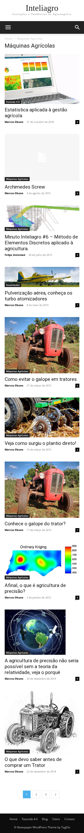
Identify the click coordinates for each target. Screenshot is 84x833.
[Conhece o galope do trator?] (42, 490)
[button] (7, 27)
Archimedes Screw (25, 187)
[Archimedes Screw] (42, 157)
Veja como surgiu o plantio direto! (40, 443)
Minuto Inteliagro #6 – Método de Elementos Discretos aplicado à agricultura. (41, 242)
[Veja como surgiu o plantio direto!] (42, 417)
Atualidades (13, 285)
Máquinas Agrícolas (17, 179)
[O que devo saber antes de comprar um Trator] (42, 722)
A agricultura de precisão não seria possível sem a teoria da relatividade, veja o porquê (41, 666)
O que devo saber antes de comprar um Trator (33, 762)
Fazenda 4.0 (13, 101)
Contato (69, 819)
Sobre (56, 819)
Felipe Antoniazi (15, 255)
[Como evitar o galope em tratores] (42, 345)
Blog (45, 819)
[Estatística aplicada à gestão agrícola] (42, 79)
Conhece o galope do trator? (35, 523)
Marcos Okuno (14, 122)
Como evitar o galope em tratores (41, 379)
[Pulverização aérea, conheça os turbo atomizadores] (42, 277)
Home (9, 39)
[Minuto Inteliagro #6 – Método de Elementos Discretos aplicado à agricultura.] (42, 218)
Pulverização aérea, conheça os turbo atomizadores (38, 296)
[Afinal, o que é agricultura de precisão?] (42, 561)
